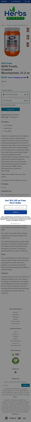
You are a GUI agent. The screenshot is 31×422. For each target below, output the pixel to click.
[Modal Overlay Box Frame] (15, 211)
